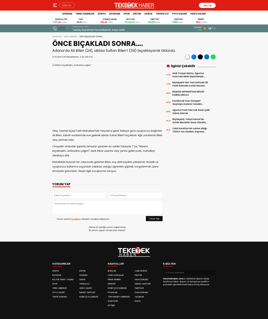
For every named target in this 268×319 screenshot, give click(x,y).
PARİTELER (139, 288)
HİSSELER (112, 283)
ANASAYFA (57, 36)
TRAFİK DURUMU (59, 296)
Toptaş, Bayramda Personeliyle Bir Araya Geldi (94, 29)
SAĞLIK (148, 13)
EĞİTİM (137, 13)
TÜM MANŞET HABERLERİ (119, 296)
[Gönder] (212, 272)
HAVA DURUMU (141, 279)
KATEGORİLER (61, 263)
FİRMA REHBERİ (114, 279)
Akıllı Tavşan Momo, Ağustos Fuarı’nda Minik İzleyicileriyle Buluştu (188, 75)
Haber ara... (67, 5)
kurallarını (76, 219)
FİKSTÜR (138, 275)
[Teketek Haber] (134, 5)
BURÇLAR (112, 270)
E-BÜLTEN (169, 263)
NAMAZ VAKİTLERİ (87, 292)
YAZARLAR (139, 296)
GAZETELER (113, 301)
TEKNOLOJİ (162, 13)
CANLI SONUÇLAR (116, 275)
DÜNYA (102, 13)
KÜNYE (138, 301)
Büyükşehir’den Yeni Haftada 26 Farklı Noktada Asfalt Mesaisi (190, 84)
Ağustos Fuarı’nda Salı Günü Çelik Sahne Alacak (191, 112)
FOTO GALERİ (179, 13)
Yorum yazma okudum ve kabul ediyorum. (83, 219)
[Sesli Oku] (187, 56)
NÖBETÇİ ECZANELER (88, 296)
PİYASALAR (112, 292)
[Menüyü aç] (55, 5)
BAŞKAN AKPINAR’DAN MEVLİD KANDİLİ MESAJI (188, 93)
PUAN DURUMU (141, 292)
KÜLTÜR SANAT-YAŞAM (63, 279)
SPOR (127, 13)
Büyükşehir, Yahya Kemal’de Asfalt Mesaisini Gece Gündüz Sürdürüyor (189, 121)
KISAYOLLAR (116, 263)
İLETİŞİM (111, 305)
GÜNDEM (67, 13)
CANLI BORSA (141, 270)
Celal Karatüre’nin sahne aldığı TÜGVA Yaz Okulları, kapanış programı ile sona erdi (189, 130)
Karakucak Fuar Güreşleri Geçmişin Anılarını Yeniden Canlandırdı (187, 102)
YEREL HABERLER (85, 13)
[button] (60, 28)
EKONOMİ (114, 13)
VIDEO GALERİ (198, 13)
